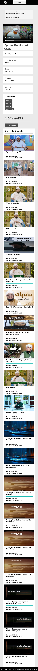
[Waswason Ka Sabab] (19, 245)
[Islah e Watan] (19, 378)
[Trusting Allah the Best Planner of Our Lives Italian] (19, 565)
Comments (11, 125)
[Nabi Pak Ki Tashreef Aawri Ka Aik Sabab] (19, 298)
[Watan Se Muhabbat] (19, 194)
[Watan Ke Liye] (19, 219)
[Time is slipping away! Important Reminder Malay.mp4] (19, 620)
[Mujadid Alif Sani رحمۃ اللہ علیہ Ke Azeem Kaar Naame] (19, 323)
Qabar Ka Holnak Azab (13, 17)
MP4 (8, 100)
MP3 (8, 103)
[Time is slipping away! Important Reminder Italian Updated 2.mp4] (19, 647)
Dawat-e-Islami (10, 13)
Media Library (20, 13)
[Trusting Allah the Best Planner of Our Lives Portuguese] (19, 483)
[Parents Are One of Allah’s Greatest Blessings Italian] (19, 456)
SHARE (9, 109)
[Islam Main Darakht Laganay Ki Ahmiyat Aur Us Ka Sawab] (19, 350)
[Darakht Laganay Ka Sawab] (19, 403)
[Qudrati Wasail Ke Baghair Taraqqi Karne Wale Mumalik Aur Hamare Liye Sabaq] (19, 270)
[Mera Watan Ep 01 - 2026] (19, 168)
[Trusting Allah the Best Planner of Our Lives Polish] (19, 429)
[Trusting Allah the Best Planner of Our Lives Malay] (19, 538)
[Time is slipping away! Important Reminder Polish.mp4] (19, 592)
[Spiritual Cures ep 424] (19, 143)
